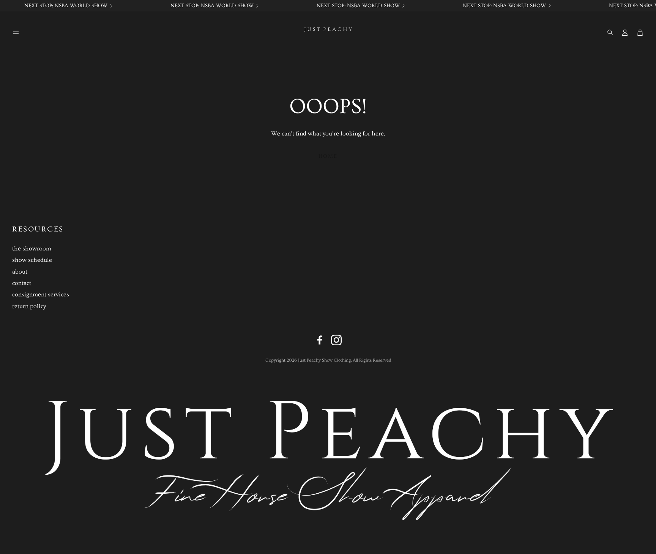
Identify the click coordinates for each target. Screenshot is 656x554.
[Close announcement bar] (648, 5)
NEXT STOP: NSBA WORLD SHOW (65, 5)
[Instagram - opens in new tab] (336, 340)
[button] (16, 32)
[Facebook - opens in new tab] (319, 340)
